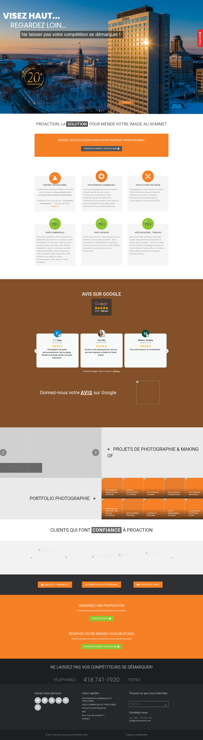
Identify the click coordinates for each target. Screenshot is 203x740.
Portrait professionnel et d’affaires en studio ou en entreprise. (55, 192)
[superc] (155, 557)
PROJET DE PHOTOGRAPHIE (94, 708)
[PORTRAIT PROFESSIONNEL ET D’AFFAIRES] (132, 488)
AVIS (84, 712)
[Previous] (31, 557)
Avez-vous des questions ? (93, 715)
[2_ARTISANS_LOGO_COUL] (74, 558)
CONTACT (86, 719)
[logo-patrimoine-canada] (48, 557)
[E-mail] (38, 700)
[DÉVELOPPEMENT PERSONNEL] (132, 508)
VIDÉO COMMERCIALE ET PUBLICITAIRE (99, 705)
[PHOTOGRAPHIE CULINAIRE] (153, 488)
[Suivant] (171, 557)
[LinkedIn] (58, 700)
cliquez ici (55, 206)
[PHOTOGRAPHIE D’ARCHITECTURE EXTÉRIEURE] (112, 488)
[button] (102, 307)
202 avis (116, 371)
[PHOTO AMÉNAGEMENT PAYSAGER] (174, 508)
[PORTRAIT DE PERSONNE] (153, 508)
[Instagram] (38, 707)
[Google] (52, 700)
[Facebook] (44, 700)
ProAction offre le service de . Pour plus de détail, (55, 202)
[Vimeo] (65, 700)
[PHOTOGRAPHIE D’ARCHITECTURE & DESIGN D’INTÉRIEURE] (112, 508)
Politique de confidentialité (136, 735)
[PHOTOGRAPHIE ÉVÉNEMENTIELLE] (174, 488)
